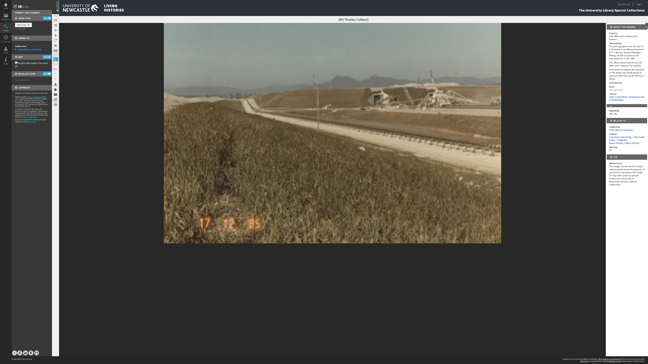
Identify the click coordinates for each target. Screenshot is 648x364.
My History (5, 42)
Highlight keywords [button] (55, 79)
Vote (23, 6)
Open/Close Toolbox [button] (57, 6)
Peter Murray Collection (30, 49)
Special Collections (34, 97)
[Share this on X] (14, 351)
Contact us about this (55, 94)
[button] (55, 59)
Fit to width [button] (55, 30)
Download (55, 84)
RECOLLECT (584, 361)
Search (6, 30)
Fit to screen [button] (55, 25)
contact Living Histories (611, 359)
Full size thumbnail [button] (55, 20)
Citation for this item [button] (55, 104)
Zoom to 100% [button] (55, 45)
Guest (628, 4)
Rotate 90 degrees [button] (55, 40)
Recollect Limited (615, 361)
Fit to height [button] (55, 35)
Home (6, 8)
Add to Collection (55, 89)
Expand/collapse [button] (646, 26)
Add (45, 18)
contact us (32, 121)
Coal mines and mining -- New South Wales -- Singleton (627, 138)
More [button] (6, 64)
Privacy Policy (16, 359)
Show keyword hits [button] (55, 74)
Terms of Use (27, 359)
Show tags (21, 25)
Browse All (5, 19)
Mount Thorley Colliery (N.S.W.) (624, 143)
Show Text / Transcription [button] (55, 69)
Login (6, 53)
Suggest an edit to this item (15, 6)
